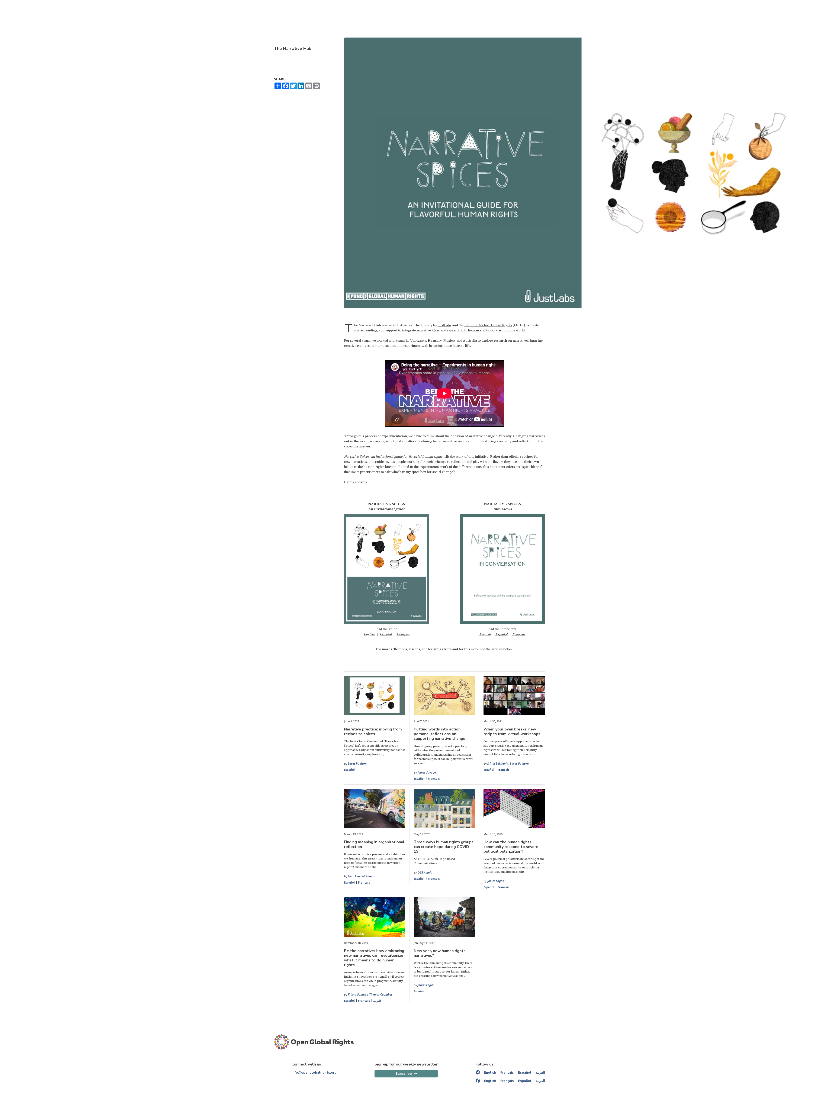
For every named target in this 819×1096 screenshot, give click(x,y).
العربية (377, 1001)
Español (349, 770)
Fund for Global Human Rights (488, 325)
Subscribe (403, 1073)
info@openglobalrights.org (314, 1072)
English (369, 634)
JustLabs (444, 325)
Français (403, 634)
